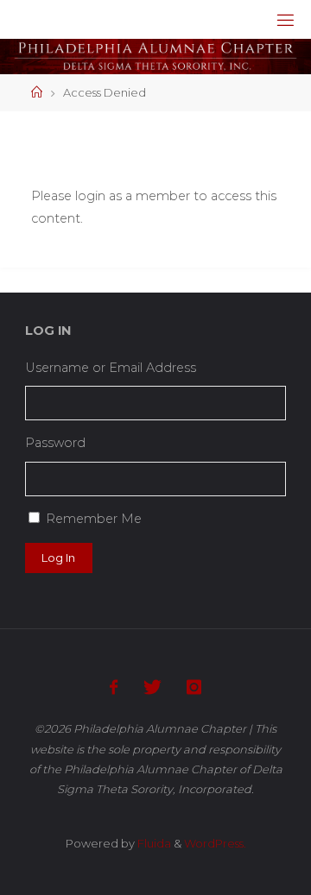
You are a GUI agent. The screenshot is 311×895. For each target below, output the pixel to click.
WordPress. (215, 843)
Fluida (153, 843)
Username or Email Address (110, 367)
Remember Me (94, 518)
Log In (58, 557)
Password (55, 443)
